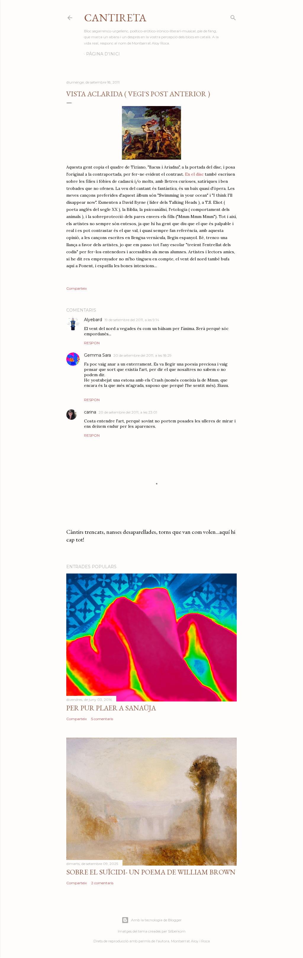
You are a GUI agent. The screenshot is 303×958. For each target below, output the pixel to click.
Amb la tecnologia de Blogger (156, 920)
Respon (92, 343)
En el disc (194, 174)
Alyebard (93, 319)
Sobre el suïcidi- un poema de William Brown (151, 872)
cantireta (115, 18)
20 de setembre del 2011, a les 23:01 (128, 412)
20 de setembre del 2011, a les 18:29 (142, 355)
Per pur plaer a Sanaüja (111, 707)
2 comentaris (102, 883)
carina (90, 412)
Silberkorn (177, 931)
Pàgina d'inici (103, 54)
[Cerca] (233, 16)
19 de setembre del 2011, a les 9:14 (131, 320)
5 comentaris (102, 719)
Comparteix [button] (76, 288)
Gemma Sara (97, 355)
